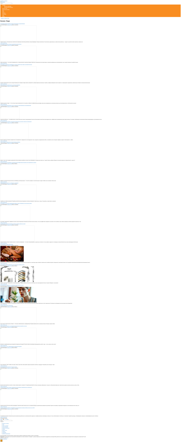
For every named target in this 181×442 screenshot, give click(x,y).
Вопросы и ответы (5, 423)
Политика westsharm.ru (8, 7)
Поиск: (1, 3)
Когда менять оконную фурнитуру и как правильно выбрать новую (12, 264)
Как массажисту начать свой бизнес (6, 244)
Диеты (3, 16)
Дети (3, 424)
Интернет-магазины (7, 6)
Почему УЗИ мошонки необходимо (6, 305)
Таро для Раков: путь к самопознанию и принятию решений (10, 346)
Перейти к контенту (3, 0)
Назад (1, 419)
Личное (3, 429)
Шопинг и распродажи (6, 433)
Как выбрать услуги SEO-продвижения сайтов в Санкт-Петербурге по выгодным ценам (16, 203)
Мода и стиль (4, 8)
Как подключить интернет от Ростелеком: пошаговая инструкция (11, 285)
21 (5, 419)
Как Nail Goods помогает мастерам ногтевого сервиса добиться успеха (12, 223)
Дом (3, 15)
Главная (2, 18)
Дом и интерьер (5, 426)
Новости (3, 431)
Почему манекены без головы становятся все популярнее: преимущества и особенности (16, 387)
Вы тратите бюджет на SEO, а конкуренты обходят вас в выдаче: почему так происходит (16, 121)
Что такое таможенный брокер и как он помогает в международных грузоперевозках (15, 105)
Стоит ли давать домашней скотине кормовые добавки (10, 142)
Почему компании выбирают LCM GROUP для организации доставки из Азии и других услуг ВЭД (17, 407)
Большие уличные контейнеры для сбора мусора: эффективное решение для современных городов (18, 162)
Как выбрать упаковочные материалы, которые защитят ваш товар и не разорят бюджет (16, 64)
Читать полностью (3, 63)
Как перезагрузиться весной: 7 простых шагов (8, 366)
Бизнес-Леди (6, 18)
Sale (3, 10)
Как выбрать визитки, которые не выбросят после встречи (10, 44)
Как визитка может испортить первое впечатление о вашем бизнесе (12, 23)
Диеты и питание (5, 425)
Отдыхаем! (4, 14)
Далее (7, 419)
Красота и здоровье (6, 9)
